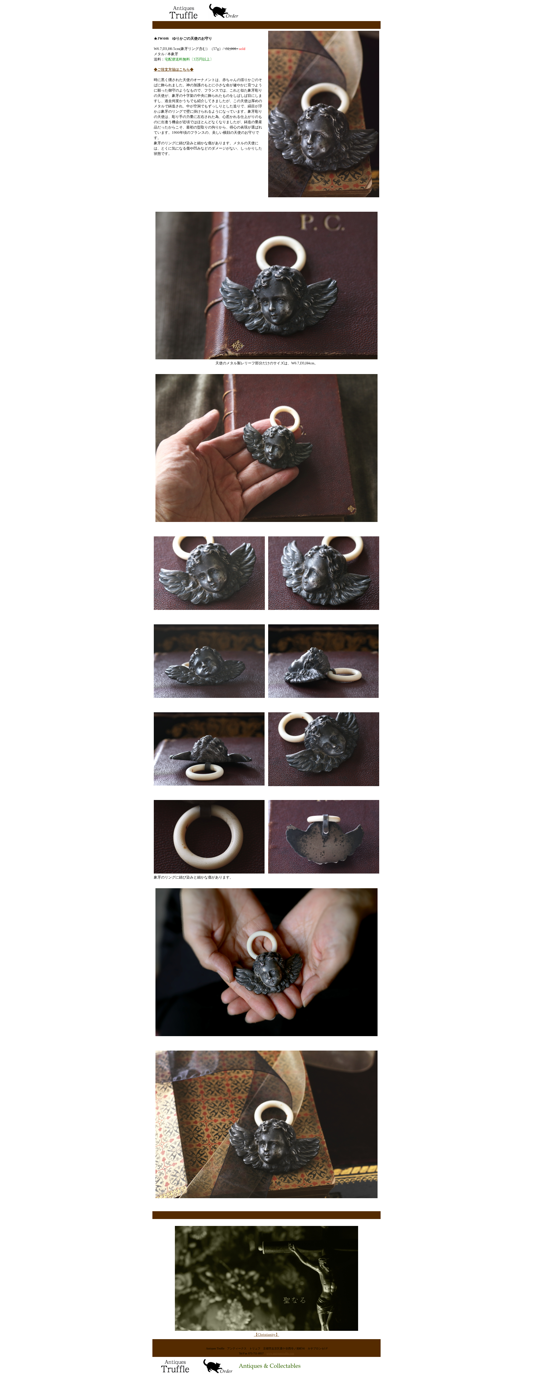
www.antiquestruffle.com (280, 1353)
